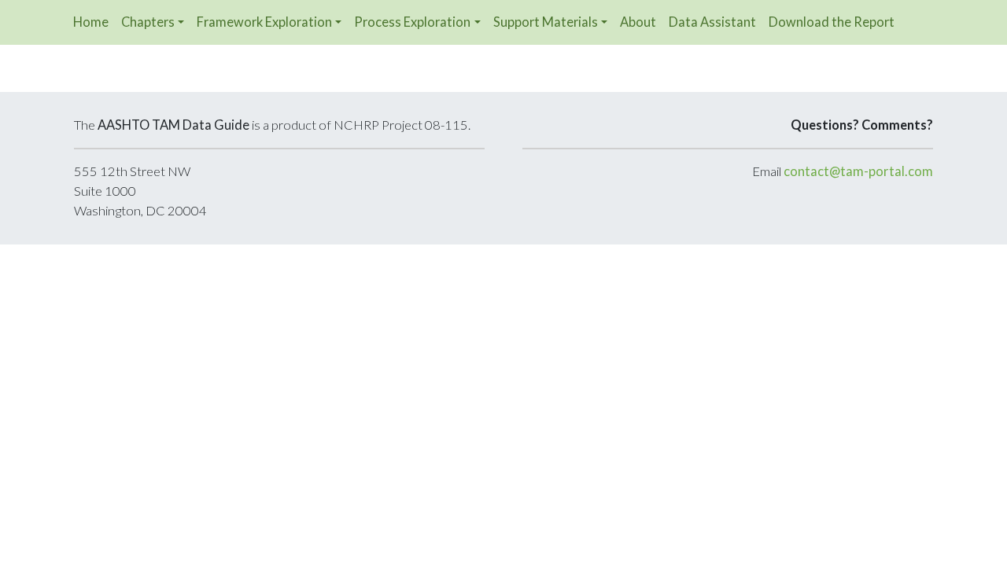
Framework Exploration (264, 21)
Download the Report (831, 21)
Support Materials (545, 21)
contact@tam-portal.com (858, 171)
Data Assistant (712, 21)
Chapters (148, 21)
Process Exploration (412, 21)
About (638, 21)
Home (91, 21)
